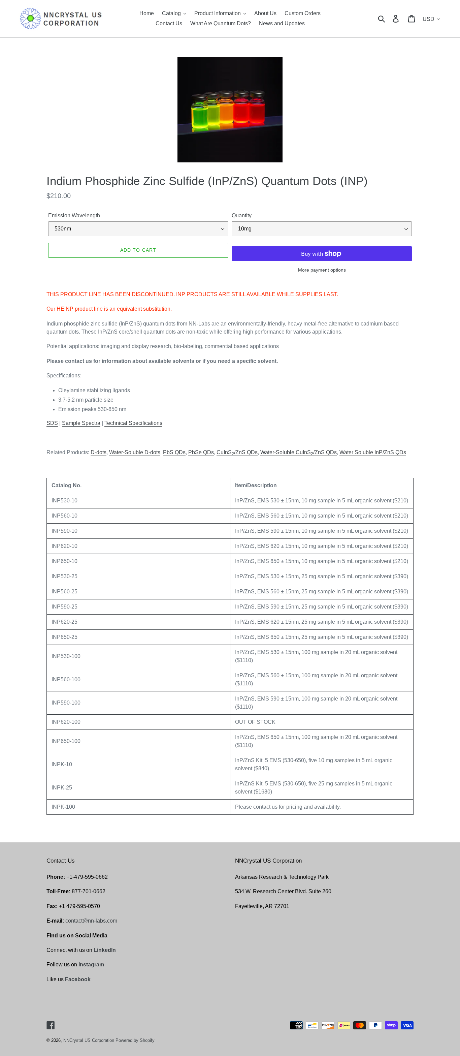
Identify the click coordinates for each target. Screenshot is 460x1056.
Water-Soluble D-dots (134, 452)
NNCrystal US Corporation (88, 1040)
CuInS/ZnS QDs (237, 452)
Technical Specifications (133, 423)
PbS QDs (174, 452)
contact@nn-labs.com (91, 921)
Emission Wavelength (74, 215)
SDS (52, 423)
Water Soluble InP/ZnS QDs (372, 452)
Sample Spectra (81, 423)
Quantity (242, 215)
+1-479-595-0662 (87, 877)
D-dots (98, 452)
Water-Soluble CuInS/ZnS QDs (298, 452)
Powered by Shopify (135, 1040)
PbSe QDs (201, 452)
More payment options (322, 270)
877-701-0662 (88, 891)
